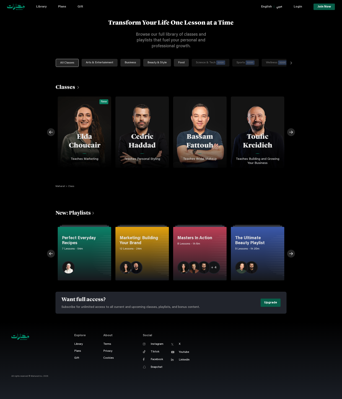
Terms (107, 344)
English (266, 6)
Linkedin (184, 359)
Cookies (108, 358)
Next (291, 63)
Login (298, 6)
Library (41, 6)
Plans (62, 6)
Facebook (157, 359)
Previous (51, 132)
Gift (80, 6)
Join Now (324, 6)
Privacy (107, 351)
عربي (279, 7)
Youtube (184, 352)
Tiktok (155, 351)
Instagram (157, 344)
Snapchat (156, 367)
